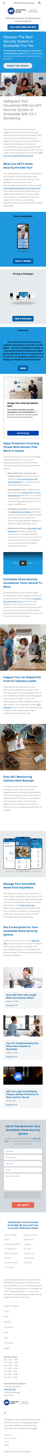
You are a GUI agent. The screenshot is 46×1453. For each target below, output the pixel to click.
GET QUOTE (23, 1205)
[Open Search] (39, 3)
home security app (27, 905)
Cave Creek (28, 1263)
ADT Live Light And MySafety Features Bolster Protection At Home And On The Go (22, 1094)
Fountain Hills (29, 1258)
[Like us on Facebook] (5, 1413)
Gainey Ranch (29, 1239)
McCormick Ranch (11, 1263)
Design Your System (18, 65)
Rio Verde (27, 1249)
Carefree (7, 1258)
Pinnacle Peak (29, 1253)
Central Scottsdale (11, 1253)
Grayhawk (27, 1244)
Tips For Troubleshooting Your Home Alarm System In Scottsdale (22, 1046)
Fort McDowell (9, 1249)
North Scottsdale (10, 1235)
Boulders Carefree (30, 1235)
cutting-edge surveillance (20, 512)
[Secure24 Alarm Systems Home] (23, 11)
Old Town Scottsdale (12, 1244)
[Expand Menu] (24, 15)
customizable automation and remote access (22, 188)
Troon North (9, 1267)
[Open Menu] (4, 3)
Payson (7, 1239)
